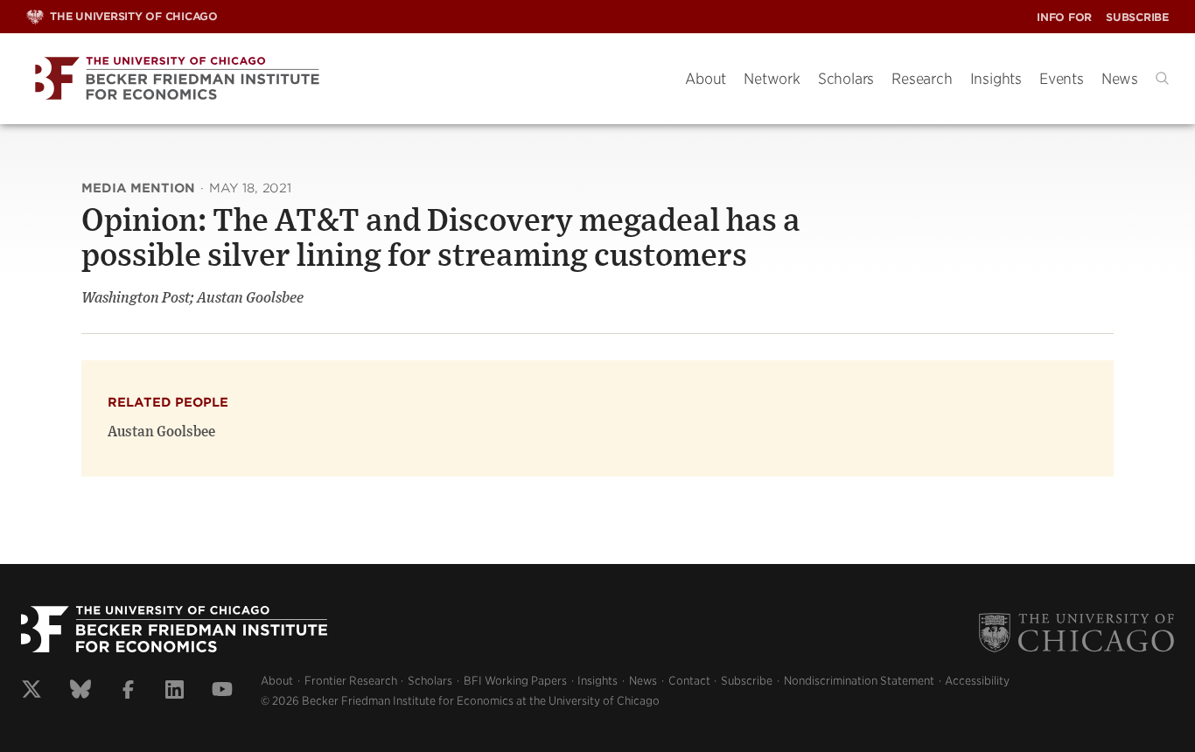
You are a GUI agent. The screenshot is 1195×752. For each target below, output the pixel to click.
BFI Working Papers (515, 680)
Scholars (846, 78)
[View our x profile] (31, 692)
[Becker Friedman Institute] (342, 79)
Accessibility (977, 680)
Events (1061, 78)
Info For (1064, 17)
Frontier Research (350, 680)
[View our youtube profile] (222, 692)
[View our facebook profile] (128, 692)
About (705, 78)
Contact (689, 680)
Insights (996, 78)
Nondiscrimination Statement (859, 680)
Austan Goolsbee (161, 432)
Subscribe (1137, 17)
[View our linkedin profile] (174, 692)
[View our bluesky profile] (80, 692)
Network (772, 78)
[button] (1162, 78)
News (1119, 78)
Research (921, 78)
